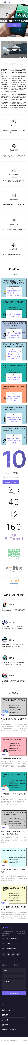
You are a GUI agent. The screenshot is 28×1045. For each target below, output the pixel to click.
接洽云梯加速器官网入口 (11, 482)
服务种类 (5, 1025)
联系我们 (14, 25)
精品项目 (5, 1015)
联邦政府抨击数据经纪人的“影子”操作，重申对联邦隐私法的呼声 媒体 (14, 293)
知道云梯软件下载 (8, 1010)
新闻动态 (5, 1020)
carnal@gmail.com (11, 948)
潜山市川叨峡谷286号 (12, 938)
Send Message (14, 993)
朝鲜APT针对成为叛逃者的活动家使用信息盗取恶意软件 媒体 (14, 335)
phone (8, 943)
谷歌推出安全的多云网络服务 (11, 759)
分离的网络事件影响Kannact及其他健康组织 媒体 (14, 399)
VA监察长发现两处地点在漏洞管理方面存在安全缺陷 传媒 (14, 420)
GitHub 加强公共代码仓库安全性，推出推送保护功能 (14, 441)
